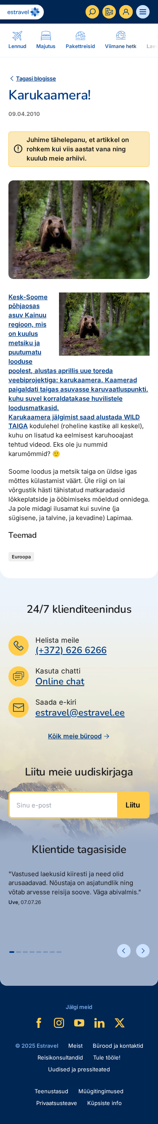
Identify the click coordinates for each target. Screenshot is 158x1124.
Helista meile (57, 640)
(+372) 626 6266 (71, 650)
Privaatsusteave (56, 1103)
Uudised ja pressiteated (79, 1069)
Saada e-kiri (55, 702)
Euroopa (21, 557)
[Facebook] (39, 1023)
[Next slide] (143, 951)
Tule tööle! (107, 1057)
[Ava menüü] (143, 12)
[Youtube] (79, 1023)
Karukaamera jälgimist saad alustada (66, 417)
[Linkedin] (99, 1023)
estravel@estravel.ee (80, 712)
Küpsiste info (104, 1103)
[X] (120, 1023)
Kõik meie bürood (75, 736)
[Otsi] (92, 12)
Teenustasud (51, 1091)
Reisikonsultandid (60, 1057)
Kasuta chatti (57, 671)
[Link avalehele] (22, 12)
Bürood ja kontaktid (118, 1045)
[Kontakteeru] (109, 12)
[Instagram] (59, 1023)
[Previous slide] (124, 951)
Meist (75, 1045)
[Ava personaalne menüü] (126, 12)
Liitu (133, 805)
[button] (11, 952)
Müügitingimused (100, 1091)
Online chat (59, 681)
